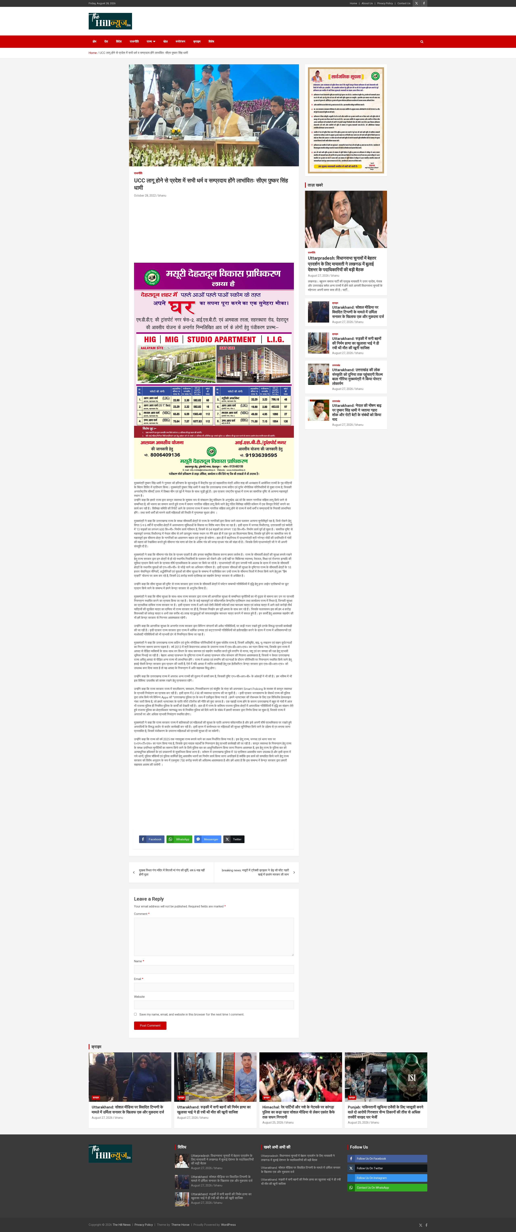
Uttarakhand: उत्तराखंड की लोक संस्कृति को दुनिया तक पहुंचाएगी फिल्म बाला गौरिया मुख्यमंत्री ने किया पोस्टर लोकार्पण (357, 377)
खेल (165, 41)
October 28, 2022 (145, 195)
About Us (367, 3)
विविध (182, 1147)
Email (138, 979)
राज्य (149, 41)
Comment (142, 914)
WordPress (228, 1225)
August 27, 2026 (318, 275)
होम (94, 41)
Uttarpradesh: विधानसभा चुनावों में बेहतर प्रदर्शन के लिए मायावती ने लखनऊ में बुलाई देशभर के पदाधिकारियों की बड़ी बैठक (342, 264)
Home (353, 3)
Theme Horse (180, 1225)
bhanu (162, 195)
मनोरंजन (180, 41)
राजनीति (134, 41)
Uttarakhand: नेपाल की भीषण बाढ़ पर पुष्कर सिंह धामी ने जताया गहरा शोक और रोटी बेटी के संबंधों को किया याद (356, 412)
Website (139, 997)
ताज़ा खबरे (315, 185)
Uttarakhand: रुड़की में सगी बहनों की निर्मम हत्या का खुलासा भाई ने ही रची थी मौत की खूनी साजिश (356, 343)
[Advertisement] (214, 228)
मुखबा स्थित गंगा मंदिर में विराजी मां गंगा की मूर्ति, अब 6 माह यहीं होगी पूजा (172, 872)
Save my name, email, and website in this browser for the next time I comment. (191, 1014)
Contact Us (403, 3)
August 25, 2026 (272, 1122)
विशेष (211, 41)
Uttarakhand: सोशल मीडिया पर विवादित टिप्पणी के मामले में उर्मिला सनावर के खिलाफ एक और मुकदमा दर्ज (358, 312)
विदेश (119, 41)
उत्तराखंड (336, 365)
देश (106, 41)
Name (139, 961)
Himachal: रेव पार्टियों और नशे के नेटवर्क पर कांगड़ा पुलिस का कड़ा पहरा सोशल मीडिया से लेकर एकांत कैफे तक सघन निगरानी (298, 1112)
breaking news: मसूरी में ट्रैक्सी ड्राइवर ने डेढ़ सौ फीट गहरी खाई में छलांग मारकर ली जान (255, 872)
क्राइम (197, 41)
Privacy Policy (385, 3)
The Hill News (122, 1225)
